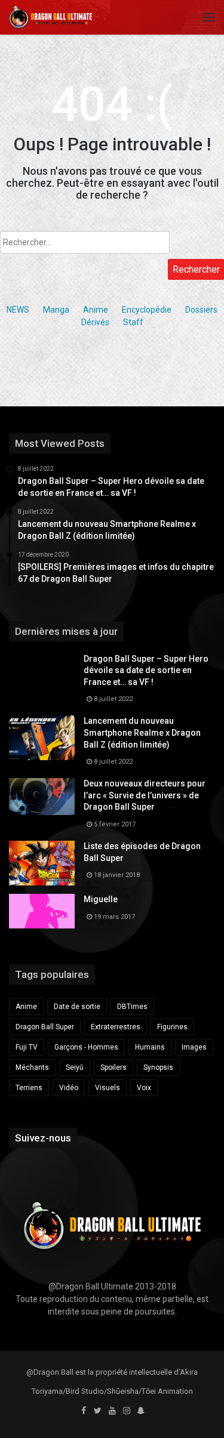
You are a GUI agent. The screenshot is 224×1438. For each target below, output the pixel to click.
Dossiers (201, 309)
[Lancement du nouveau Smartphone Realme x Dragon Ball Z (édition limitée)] (42, 737)
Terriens (29, 1088)
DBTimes (132, 1006)
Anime (95, 309)
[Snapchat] (141, 1411)
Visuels (107, 1088)
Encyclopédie (146, 309)
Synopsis (158, 1067)
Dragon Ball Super (45, 1027)
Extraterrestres (115, 1027)
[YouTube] (112, 1411)
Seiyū (75, 1067)
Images (194, 1047)
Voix (144, 1088)
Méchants (32, 1067)
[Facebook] (83, 1411)
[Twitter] (98, 1411)
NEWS (18, 309)
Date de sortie (77, 1006)
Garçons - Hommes (86, 1047)
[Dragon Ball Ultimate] (51, 17)
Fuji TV (27, 1047)
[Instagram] (126, 1411)
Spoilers (113, 1067)
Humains (150, 1047)
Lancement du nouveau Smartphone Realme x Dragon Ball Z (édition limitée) (142, 732)
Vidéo (68, 1088)
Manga (56, 309)
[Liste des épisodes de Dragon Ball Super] (42, 863)
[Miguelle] (42, 911)
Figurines (172, 1027)
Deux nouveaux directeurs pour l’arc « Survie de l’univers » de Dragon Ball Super (144, 795)
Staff (133, 322)
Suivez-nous (43, 1138)
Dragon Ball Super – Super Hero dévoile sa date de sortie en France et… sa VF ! (146, 670)
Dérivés (95, 322)
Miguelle (101, 899)
